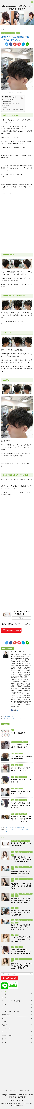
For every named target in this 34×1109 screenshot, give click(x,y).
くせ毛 (4, 718)
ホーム (6, 1090)
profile (11, 1090)
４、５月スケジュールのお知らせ (15, 827)
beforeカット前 (7, 101)
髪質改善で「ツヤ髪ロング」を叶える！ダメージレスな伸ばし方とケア (21, 886)
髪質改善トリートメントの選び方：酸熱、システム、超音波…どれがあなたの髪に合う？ (21, 900)
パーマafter (6, 105)
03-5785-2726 (17, 1100)
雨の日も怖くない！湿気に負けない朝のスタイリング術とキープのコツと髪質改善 (21, 927)
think (3, 1018)
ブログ (16, 716)
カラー (4, 1008)
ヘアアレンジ (6, 1028)
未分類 (4, 1042)
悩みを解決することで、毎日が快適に (13, 109)
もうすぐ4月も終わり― (18, 733)
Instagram (27, 1090)
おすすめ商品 (6, 1015)
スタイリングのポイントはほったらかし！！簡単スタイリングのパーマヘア (21, 805)
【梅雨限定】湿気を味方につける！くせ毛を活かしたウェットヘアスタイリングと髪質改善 (21, 951)
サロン (15, 1090)
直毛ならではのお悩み (9, 99)
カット (4, 716)
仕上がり (5, 107)
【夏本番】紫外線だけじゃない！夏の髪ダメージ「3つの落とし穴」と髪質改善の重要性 (21, 859)
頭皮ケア (4, 1025)
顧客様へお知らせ (7, 1035)
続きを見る (22, 618)
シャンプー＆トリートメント (10, 1011)
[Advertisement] (17, 212)
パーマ (8, 716)
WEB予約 (21, 1090)
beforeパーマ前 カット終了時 (11, 103)
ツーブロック (21, 718)
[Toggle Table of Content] (21, 97)
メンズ (12, 716)
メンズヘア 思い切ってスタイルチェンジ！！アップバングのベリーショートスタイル (21, 819)
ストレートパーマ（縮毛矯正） (11, 1001)
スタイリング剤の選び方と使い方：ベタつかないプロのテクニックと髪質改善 (21, 913)
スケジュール (6, 1032)
